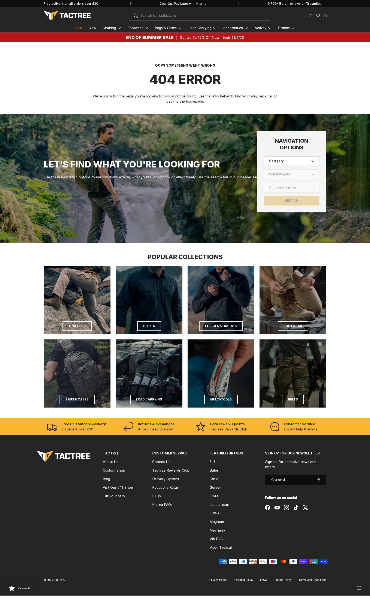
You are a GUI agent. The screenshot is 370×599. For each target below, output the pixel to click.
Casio (214, 479)
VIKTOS (216, 539)
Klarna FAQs (162, 504)
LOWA (215, 513)
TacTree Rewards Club (170, 470)
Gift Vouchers (114, 496)
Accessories (233, 28)
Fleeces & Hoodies (221, 326)
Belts (293, 399)
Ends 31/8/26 (233, 37)
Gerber (215, 487)
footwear (293, 326)
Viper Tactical (221, 547)
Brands (284, 28)
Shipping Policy (243, 579)
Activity (260, 28)
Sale (78, 28)
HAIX (214, 496)
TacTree (59, 579)
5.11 (212, 462)
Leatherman (219, 504)
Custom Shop (114, 470)
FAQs (156, 496)
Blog (106, 479)
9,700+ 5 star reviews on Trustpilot (294, 3)
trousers (77, 326)
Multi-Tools (221, 399)
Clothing (109, 28)
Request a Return (166, 487)
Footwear (135, 28)
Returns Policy (283, 579)
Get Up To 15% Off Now (199, 37)
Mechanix (217, 530)
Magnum (217, 522)
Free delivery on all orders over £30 (71, 3)
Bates (214, 470)
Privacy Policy (218, 579)
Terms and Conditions (312, 579)
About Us (110, 462)
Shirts (149, 326)
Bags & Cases (166, 28)
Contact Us (161, 462)
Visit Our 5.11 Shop (118, 487)
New (92, 28)
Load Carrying (199, 28)
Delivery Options (165, 479)
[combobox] (199, 16)
